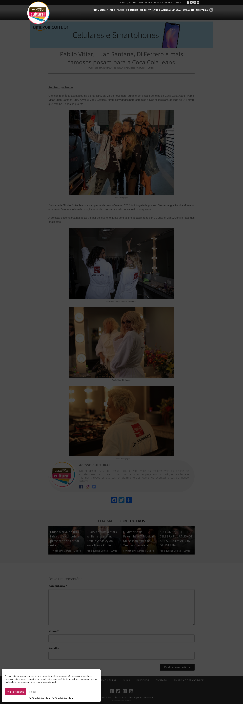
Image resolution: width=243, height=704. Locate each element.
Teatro (111, 10)
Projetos (157, 2)
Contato (177, 2)
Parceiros (168, 2)
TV (149, 10)
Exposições (132, 10)
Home (122, 2)
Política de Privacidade (39, 698)
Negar (32, 691)
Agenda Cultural (171, 10)
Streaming (188, 10)
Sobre (141, 2)
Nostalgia (202, 10)
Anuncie (148, 2)
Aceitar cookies (15, 691)
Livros (156, 10)
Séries (143, 10)
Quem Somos (131, 2)
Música (101, 10)
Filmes (120, 10)
